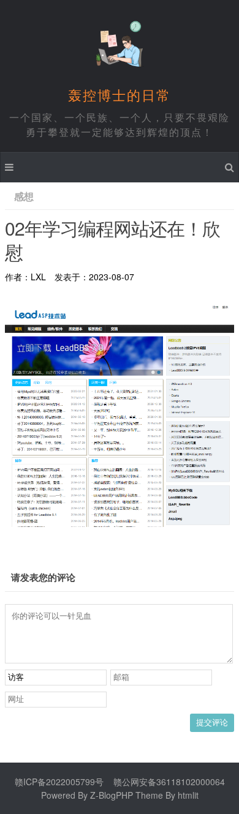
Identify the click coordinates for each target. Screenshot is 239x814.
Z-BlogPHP (111, 795)
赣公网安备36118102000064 (169, 781)
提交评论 (212, 722)
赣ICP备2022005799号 (59, 781)
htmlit (188, 795)
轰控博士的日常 (119, 94)
